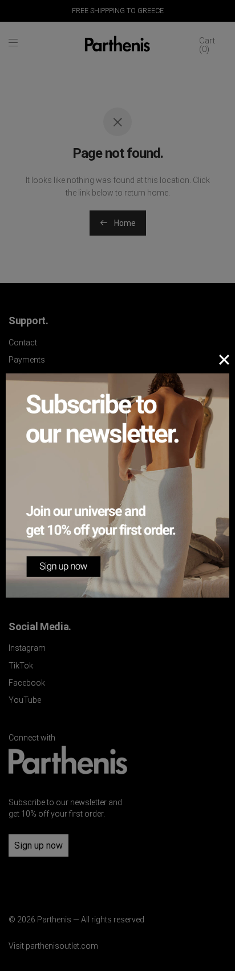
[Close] (224, 360)
